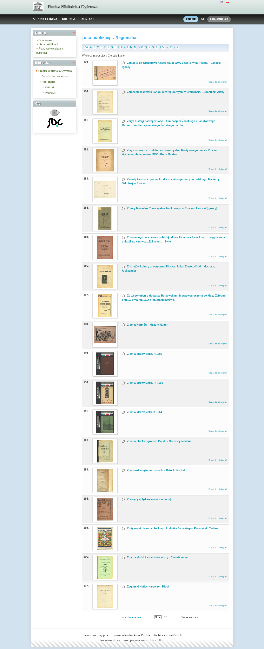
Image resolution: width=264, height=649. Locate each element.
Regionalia (48, 81)
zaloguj (191, 18)
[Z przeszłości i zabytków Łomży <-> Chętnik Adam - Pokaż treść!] (105, 577)
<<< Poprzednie (131, 617)
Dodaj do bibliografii (218, 82)
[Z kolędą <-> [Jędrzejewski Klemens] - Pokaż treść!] (105, 519)
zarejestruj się (219, 18)
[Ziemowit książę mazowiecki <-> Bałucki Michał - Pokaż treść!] (105, 490)
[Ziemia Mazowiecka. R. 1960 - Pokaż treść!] (105, 403)
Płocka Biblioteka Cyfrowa (72, 6)
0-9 (86, 47)
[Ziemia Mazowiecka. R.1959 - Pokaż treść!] (105, 374)
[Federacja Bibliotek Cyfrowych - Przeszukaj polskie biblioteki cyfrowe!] (55, 127)
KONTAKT (87, 19)
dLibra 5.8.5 (156, 640)
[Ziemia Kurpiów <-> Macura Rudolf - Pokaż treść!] (105, 345)
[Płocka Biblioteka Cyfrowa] (38, 7)
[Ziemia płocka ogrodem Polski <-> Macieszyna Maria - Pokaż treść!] (105, 461)
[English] (222, 2)
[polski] (228, 2)
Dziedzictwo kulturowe (55, 76)
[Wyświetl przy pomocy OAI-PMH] (54, 115)
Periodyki (50, 93)
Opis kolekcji (46, 40)
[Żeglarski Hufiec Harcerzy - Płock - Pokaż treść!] (105, 607)
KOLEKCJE (69, 19)
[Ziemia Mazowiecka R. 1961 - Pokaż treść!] (105, 432)
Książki (49, 87)
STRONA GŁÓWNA (45, 19)
